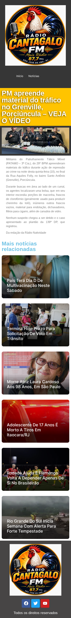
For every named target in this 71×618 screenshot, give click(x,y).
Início (19, 76)
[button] (30, 373)
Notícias (33, 76)
